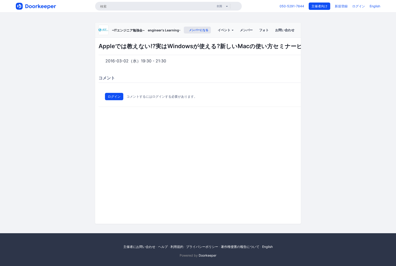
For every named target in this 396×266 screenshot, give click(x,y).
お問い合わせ (284, 30)
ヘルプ (163, 247)
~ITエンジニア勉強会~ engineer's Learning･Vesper (152, 30)
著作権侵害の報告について (240, 247)
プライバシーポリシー (202, 247)
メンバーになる (198, 30)
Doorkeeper (207, 255)
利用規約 (176, 247)
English (375, 6)
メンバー (246, 30)
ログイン (358, 6)
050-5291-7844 (292, 6)
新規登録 (341, 6)
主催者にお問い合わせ (139, 247)
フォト (264, 30)
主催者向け (319, 6)
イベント (224, 30)
